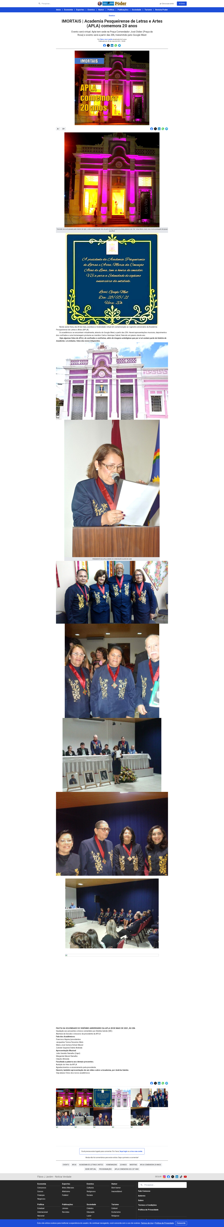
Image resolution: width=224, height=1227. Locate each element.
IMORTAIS (133, 1165)
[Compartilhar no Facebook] (104, 45)
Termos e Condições (147, 1205)
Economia (68, 10)
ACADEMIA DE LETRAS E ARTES (91, 1165)
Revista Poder (161, 10)
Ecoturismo (116, 1212)
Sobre (141, 1200)
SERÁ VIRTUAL (90, 1169)
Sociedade (136, 10)
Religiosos (91, 1191)
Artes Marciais (68, 1188)
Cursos (40, 1191)
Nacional (40, 1216)
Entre (182, 4)
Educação (90, 1212)
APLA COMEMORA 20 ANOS (150, 1165)
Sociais (90, 1195)
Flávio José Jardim (106, 39)
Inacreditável (116, 1191)
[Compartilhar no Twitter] (108, 45)
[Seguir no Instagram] (165, 1176)
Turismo (148, 10)
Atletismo (66, 1191)
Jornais (65, 1208)
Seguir (158, 1177)
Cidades (90, 1208)
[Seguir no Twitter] (173, 1176)
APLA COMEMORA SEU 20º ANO (127, 1169)
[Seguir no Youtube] (185, 1176)
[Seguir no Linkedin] (177, 1176)
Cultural (114, 1208)
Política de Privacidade (164, 1223)
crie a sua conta (136, 1151)
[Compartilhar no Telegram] (119, 45)
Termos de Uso (147, 1223)
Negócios (41, 1199)
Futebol (65, 1195)
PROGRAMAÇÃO (105, 1169)
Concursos (41, 1188)
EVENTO (66, 1165)
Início (58, 10)
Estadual (40, 1208)
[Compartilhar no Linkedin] (112, 45)
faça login (123, 1151)
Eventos (91, 10)
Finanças (41, 1195)
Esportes (80, 10)
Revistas (65, 1212)
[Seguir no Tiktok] (182, 1176)
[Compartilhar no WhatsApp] (115, 45)
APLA (74, 1165)
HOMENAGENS (111, 1165)
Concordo (181, 1223)
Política (111, 10)
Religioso (115, 1216)
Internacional (42, 1212)
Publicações (123, 10)
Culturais (90, 1188)
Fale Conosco (144, 1191)
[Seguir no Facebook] (169, 1176)
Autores (141, 1196)
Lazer (89, 1216)
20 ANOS (123, 1165)
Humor (101, 10)
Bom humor (116, 1188)
